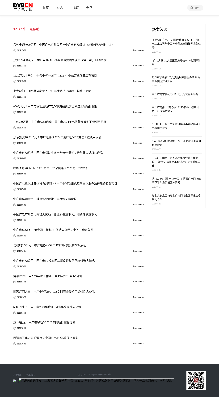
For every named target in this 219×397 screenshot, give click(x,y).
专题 (89, 7)
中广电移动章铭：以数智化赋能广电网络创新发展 (45, 199)
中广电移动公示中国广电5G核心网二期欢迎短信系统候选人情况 (54, 260)
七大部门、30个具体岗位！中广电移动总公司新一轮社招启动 (52, 91)
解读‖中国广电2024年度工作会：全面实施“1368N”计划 (47, 276)
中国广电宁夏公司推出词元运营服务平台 (175, 94)
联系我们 (30, 375)
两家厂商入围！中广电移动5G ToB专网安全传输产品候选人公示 (54, 291)
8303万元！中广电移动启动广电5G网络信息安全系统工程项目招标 (55, 106)
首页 (46, 7)
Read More (138, 50)
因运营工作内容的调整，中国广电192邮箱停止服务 (45, 337)
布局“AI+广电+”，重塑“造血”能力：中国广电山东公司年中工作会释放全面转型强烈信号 (176, 43)
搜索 (197, 7)
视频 (75, 7)
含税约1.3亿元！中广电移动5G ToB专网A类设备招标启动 (49, 245)
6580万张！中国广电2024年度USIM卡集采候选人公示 (47, 307)
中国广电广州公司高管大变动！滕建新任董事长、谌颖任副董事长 (55, 214)
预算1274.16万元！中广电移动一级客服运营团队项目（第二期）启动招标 (59, 60)
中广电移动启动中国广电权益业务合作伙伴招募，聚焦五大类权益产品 (58, 152)
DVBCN (89, 374)
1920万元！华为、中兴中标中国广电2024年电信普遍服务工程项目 (55, 75)
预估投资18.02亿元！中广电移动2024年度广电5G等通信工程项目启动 (57, 137)
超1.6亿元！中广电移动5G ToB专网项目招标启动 (44, 322)
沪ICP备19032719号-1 (103, 374)
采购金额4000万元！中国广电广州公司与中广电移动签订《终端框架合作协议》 (63, 44)
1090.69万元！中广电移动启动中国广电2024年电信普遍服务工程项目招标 (59, 121)
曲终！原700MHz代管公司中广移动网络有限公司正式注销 (50, 168)
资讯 (59, 7)
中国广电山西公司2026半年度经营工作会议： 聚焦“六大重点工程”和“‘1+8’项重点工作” (176, 162)
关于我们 (17, 375)
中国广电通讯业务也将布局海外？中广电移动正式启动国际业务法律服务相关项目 (65, 183)
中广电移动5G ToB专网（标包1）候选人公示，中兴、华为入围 (53, 229)
